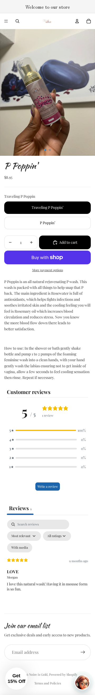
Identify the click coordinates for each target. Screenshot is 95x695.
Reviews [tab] (20, 507)
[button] (47, 430)
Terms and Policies (47, 683)
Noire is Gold (38, 674)
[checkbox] (19, 547)
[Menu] (6, 21)
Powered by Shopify (63, 674)
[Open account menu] (77, 21)
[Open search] (17, 21)
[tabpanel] (47, 565)
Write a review (47, 486)
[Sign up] (82, 652)
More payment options (47, 270)
